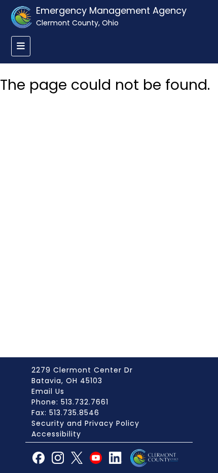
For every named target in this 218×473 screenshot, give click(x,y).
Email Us (47, 391)
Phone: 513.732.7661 (69, 402)
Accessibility (56, 434)
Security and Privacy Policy (85, 423)
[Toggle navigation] (20, 46)
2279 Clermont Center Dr (82, 370)
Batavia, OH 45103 (66, 381)
